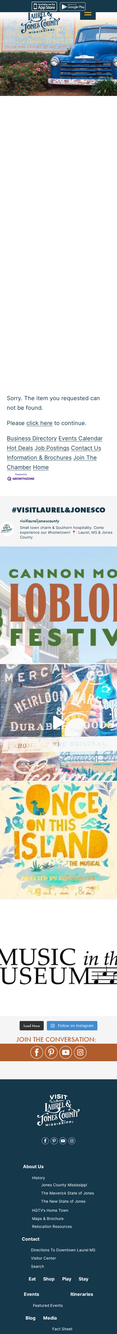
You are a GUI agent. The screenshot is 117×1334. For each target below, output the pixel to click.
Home (41, 467)
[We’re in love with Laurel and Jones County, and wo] (58, 722)
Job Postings (52, 448)
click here (39, 423)
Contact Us (86, 448)
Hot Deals (20, 448)
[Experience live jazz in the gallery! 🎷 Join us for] (58, 958)
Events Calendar (80, 438)
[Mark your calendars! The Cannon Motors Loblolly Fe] (58, 604)
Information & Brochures (39, 457)
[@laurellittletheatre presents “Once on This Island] (58, 840)
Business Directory (32, 438)
